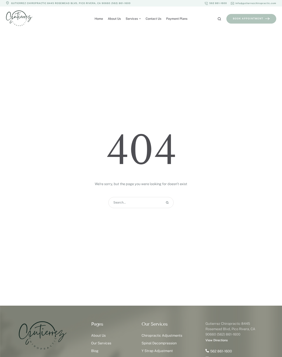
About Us (98, 335)
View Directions (216, 340)
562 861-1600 (221, 351)
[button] (216, 3)
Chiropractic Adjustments (162, 335)
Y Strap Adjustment (157, 351)
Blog (94, 351)
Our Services (101, 343)
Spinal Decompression (159, 343)
